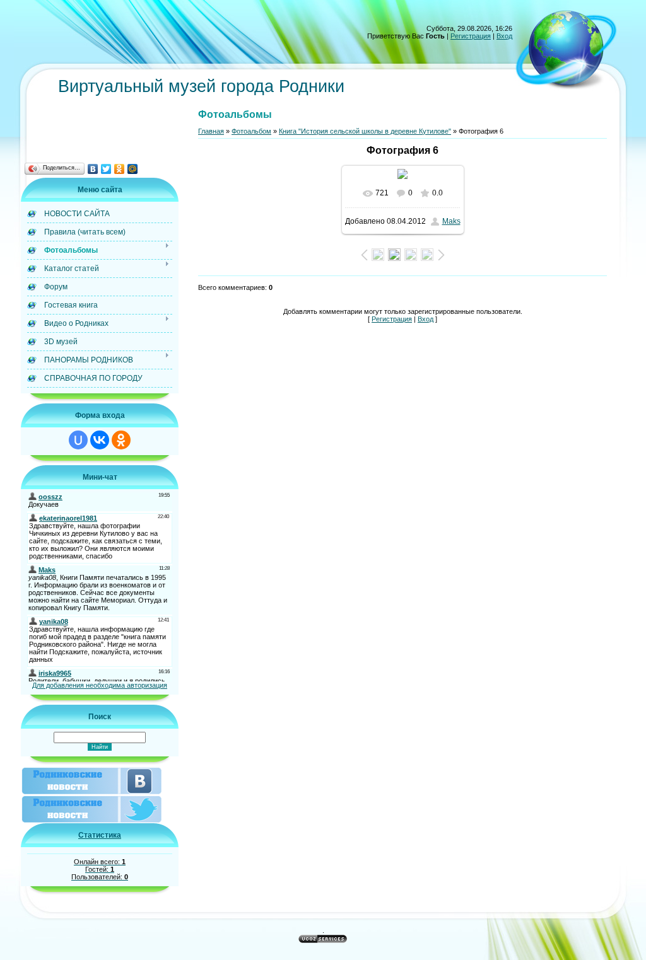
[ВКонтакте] (93, 169)
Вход (504, 36)
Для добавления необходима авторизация (99, 685)
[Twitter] (106, 169)
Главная (211, 131)
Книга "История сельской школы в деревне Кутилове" (365, 131)
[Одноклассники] (119, 169)
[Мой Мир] (132, 169)
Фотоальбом (251, 131)
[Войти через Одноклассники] (121, 440)
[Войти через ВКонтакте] (99, 440)
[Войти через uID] (78, 440)
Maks (451, 221)
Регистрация (470, 36)
